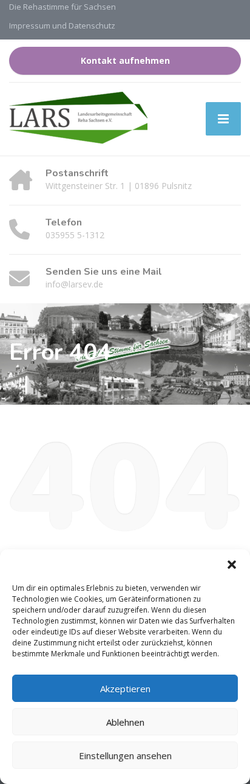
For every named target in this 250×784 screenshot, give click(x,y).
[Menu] (223, 119)
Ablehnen (125, 722)
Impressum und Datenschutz (62, 25)
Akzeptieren (125, 689)
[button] (232, 565)
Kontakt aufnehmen (125, 60)
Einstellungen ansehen (125, 755)
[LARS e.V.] (78, 119)
